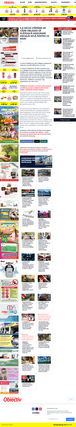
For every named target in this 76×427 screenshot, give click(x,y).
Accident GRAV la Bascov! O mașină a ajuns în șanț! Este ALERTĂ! (43, 179)
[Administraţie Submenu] (48, 2)
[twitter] (71, 17)
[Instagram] (40, 409)
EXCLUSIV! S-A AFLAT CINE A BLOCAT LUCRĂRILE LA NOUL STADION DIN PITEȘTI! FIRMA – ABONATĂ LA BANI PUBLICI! (35, 88)
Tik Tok (33, 151)
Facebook (25, 132)
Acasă (22, 2)
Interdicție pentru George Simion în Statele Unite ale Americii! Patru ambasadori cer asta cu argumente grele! (69, 112)
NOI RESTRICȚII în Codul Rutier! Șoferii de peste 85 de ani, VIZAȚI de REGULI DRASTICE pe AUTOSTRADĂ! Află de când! (44, 326)
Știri (30, 2)
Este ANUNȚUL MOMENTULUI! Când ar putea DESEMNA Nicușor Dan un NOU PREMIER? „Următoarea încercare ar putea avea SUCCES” (69, 43)
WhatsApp (32, 136)
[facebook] (68, 17)
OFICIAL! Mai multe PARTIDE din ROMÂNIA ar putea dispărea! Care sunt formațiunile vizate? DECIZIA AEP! (69, 89)
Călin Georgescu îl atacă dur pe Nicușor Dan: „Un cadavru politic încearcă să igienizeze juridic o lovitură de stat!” (68, 57)
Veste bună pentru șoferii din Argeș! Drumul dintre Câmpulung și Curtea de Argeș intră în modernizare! (68, 101)
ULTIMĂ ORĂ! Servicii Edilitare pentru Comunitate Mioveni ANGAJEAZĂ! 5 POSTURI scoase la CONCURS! (28, 222)
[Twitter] (36, 409)
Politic (54, 2)
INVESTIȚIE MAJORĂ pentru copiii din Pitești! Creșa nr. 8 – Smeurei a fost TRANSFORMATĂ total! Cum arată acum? (43, 201)
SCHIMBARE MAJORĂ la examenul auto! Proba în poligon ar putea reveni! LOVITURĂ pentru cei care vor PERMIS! (28, 244)
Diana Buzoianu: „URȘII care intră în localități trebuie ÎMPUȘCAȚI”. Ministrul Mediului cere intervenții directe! (27, 306)
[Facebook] (33, 409)
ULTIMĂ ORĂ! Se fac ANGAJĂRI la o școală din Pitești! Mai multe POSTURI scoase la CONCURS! (43, 344)
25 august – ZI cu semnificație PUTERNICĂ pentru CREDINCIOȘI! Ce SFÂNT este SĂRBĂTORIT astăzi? (27, 287)
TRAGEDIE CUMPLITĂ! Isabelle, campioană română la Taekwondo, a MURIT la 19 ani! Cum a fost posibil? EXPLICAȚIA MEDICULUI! (43, 266)
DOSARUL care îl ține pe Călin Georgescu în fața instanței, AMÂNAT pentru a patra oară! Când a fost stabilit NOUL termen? (69, 78)
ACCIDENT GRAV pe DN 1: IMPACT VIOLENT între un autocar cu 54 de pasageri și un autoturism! (43, 305)
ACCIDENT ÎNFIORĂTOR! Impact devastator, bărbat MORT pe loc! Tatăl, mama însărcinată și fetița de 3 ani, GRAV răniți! (44, 223)
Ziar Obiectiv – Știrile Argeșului (42, 149)
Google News (33, 134)
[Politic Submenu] (58, 2)
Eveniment (65, 2)
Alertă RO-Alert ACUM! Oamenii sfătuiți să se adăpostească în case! (43, 286)
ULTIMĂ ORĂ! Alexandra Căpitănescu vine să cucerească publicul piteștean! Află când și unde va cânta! (27, 265)
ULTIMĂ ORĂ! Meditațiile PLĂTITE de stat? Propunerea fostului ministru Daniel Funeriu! (28, 367)
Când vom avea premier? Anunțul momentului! (27, 385)
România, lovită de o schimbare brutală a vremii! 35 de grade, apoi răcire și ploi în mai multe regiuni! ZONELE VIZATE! (44, 368)
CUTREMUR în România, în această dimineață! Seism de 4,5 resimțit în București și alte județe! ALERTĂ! (28, 325)
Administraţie (41, 2)
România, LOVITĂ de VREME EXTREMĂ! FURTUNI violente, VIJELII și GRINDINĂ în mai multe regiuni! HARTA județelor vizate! (37, 19)
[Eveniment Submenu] (71, 2)
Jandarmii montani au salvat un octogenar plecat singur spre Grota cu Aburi (69, 67)
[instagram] (68, 20)
